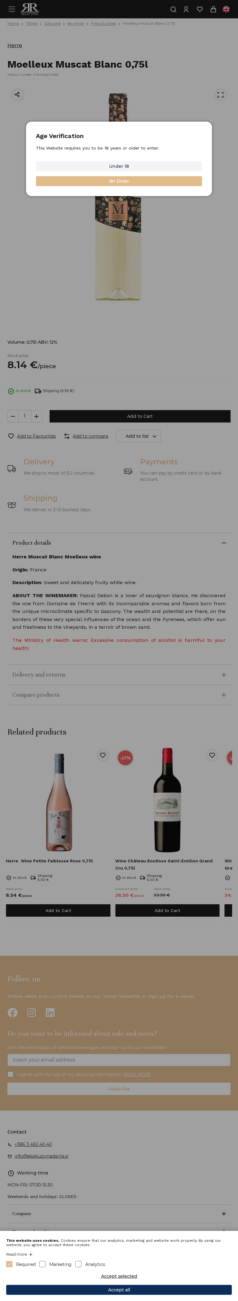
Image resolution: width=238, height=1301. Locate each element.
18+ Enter (119, 181)
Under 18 (119, 166)
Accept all (119, 1290)
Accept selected (119, 1276)
